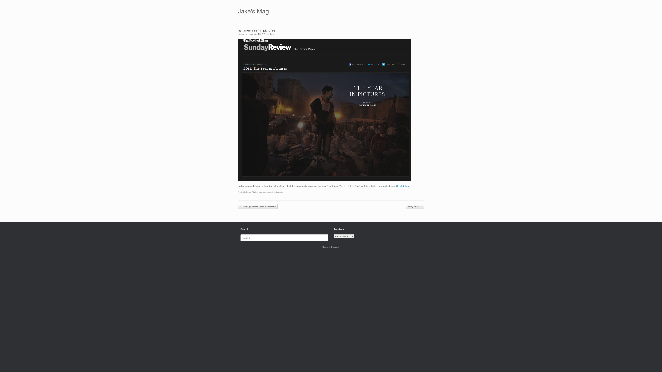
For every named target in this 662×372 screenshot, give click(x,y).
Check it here (402, 186)
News (248, 192)
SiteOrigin (335, 246)
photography (278, 192)
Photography (257, 192)
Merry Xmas (415, 206)
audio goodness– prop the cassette (258, 206)
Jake (272, 33)
